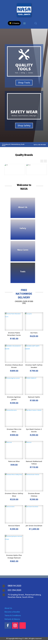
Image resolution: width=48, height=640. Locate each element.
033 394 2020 (14, 590)
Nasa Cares (22, 250)
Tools (22, 271)
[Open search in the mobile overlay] (36, 23)
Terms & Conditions (13, 615)
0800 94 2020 (14, 585)
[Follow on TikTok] (22, 625)
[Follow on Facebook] (8, 625)
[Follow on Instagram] (15, 625)
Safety (23, 228)
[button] (45, 161)
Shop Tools (24, 82)
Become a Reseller (12, 612)
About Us (22, 207)
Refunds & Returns (12, 619)
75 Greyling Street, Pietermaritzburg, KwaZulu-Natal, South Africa (24, 595)
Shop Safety (24, 125)
